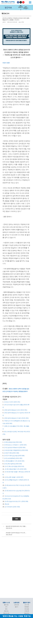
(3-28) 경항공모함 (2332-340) (13, 442)
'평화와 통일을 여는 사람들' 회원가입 (16, 616)
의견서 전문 (6, 62)
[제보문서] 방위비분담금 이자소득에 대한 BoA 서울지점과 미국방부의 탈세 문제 (17, 532)
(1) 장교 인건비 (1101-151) (12, 402)
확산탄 (7, 504)
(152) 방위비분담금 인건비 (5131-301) (15, 410)
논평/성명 (16, 602)
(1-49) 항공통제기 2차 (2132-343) (14, 461)
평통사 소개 (6, 602)
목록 (16, 519)
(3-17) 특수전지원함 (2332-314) (14, 466)
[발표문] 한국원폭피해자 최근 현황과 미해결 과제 (17, 526)
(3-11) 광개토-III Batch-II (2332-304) (14, 447)
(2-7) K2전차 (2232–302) (12, 507)
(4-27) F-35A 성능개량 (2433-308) (14, 455)
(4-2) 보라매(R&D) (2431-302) (13, 458)
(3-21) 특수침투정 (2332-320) (13, 463)
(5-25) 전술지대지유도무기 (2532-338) (16, 501)
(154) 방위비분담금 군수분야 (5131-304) (16, 418)
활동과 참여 (26, 602)
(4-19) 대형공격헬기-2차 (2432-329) (16, 469)
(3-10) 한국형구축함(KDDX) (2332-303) (16, 450)
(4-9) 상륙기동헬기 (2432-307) (14, 477)
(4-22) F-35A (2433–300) (11, 453)
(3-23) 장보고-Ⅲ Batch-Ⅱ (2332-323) (15, 445)
